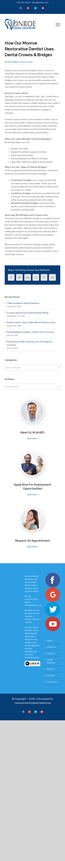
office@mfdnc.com (40, 2)
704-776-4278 (23, 2)
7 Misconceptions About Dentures (23, 303)
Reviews (50, 675)
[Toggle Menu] (58, 24)
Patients (50, 669)
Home (49, 640)
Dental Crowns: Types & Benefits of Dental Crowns (31, 322)
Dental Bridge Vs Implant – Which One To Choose (30, 332)
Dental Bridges (11, 62)
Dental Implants (51, 661)
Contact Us (52, 682)
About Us (51, 647)
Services (50, 653)
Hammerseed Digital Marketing (33, 702)
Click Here (32, 438)
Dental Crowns (26, 62)
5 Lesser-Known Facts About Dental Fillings (28, 312)
